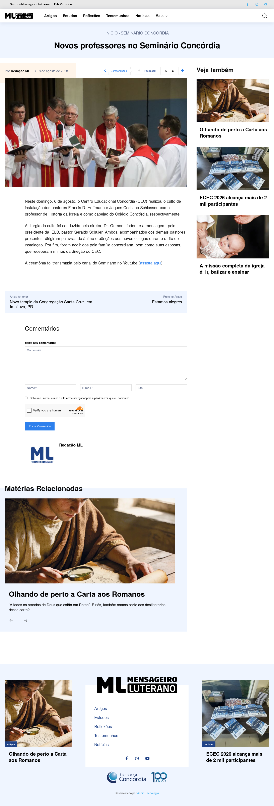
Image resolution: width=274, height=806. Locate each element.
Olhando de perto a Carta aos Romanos (77, 593)
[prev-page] (11, 621)
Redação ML (20, 71)
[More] (183, 71)
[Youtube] (265, 4)
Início (111, 33)
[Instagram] (256, 4)
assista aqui (150, 263)
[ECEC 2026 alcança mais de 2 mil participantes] (233, 168)
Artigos (11, 744)
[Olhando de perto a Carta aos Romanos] (90, 540)
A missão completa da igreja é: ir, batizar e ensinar (232, 268)
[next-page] (25, 621)
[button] (262, 15)
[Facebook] (247, 4)
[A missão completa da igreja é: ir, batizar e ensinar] (233, 236)
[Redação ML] (42, 455)
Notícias (209, 744)
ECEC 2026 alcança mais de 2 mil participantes (233, 200)
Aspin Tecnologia (148, 793)
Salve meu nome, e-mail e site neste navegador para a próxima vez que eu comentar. (79, 398)
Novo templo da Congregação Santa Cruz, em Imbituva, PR (51, 304)
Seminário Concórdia (145, 33)
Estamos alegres (167, 302)
